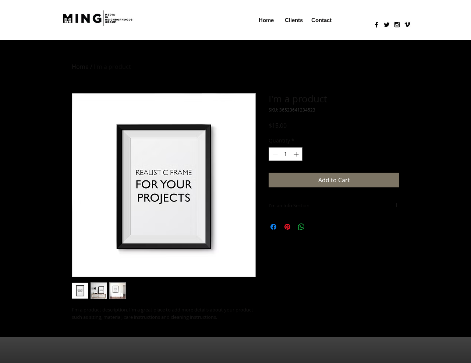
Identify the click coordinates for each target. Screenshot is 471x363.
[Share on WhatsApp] (301, 226)
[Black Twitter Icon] (386, 24)
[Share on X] (315, 226)
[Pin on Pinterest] (287, 226)
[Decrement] (274, 154)
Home (80, 67)
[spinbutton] (285, 154)
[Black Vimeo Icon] (407, 24)
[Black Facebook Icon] (376, 24)
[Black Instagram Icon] (397, 24)
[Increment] (296, 154)
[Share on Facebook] (273, 226)
